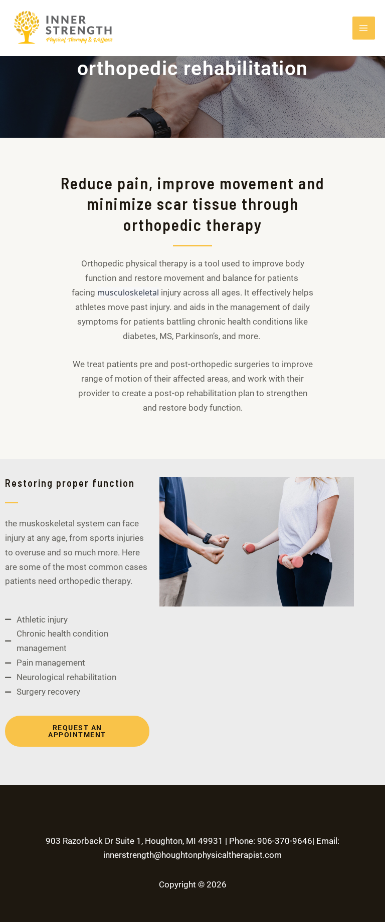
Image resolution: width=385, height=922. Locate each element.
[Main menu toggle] (363, 28)
